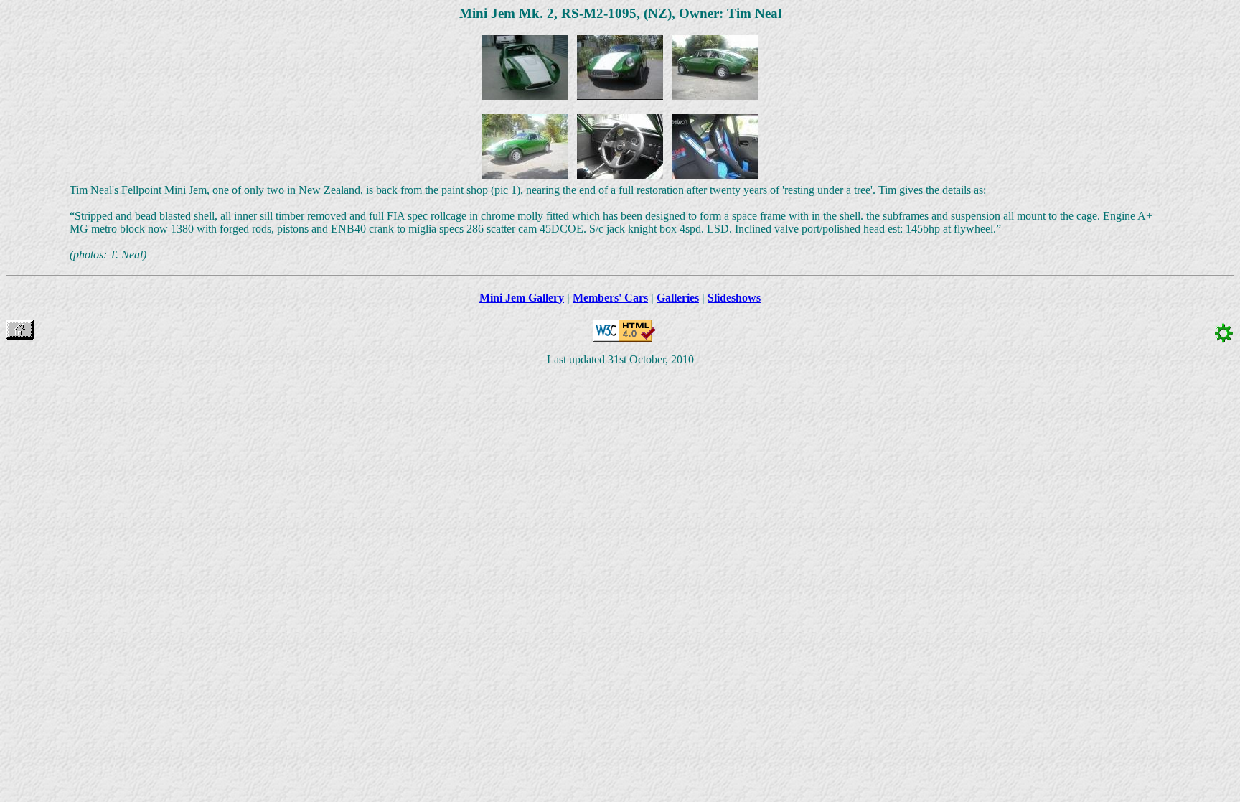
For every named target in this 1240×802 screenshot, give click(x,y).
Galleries (678, 298)
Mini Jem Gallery (521, 298)
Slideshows (734, 298)
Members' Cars (610, 298)
